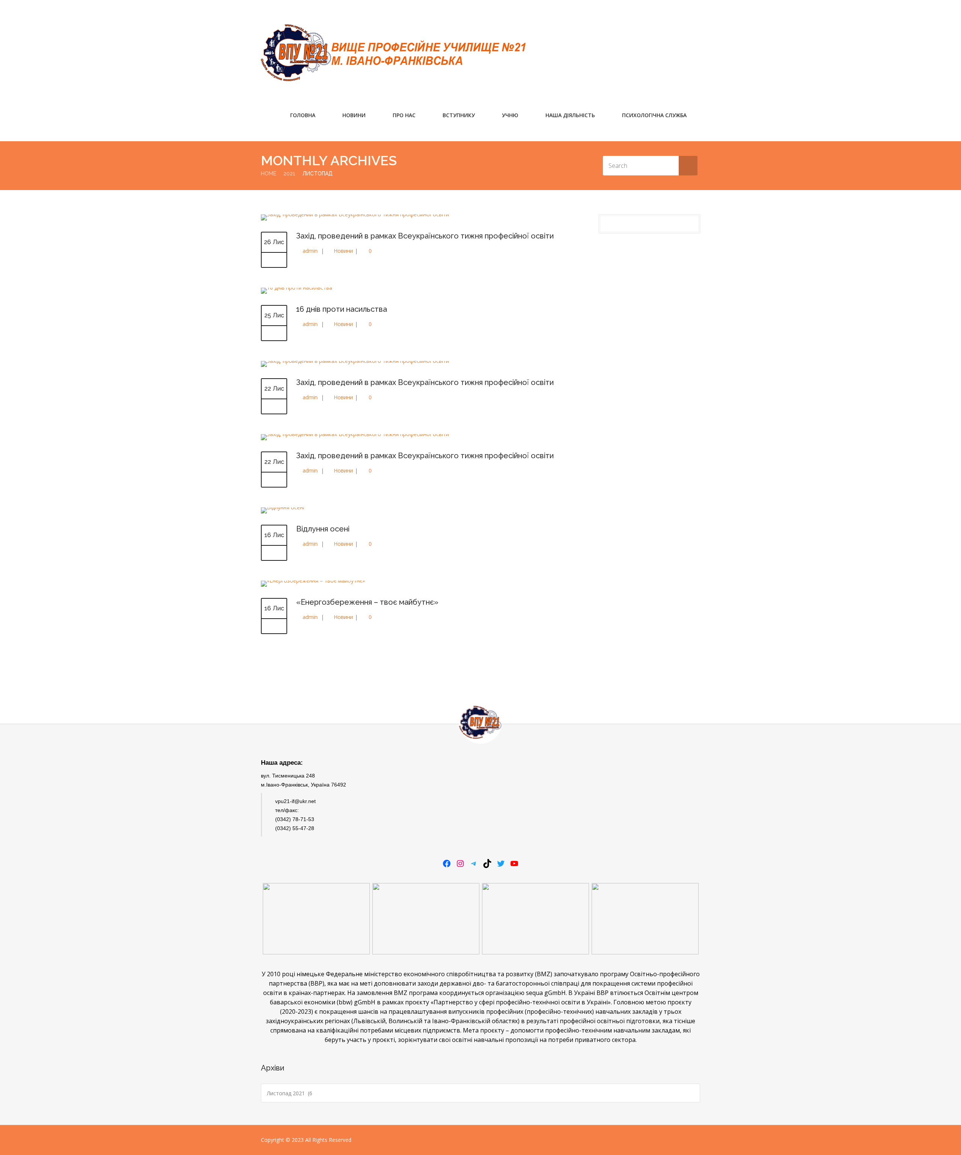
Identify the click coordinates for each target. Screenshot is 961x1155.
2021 (289, 174)
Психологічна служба (654, 115)
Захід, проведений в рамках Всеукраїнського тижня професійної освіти (425, 235)
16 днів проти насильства (341, 309)
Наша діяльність (570, 115)
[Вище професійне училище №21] (393, 52)
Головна (302, 115)
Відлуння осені (322, 528)
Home (268, 174)
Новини (354, 115)
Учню (510, 115)
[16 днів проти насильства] (296, 287)
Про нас (404, 115)
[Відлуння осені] (274, 553)
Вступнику (459, 115)
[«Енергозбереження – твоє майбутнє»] (274, 626)
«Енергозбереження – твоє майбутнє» (367, 602)
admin (310, 250)
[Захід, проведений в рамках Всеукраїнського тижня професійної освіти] (274, 260)
